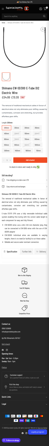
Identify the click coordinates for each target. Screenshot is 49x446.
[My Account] (41, 9)
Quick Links (6, 396)
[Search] (44, 16)
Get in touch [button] (6, 344)
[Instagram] (8, 350)
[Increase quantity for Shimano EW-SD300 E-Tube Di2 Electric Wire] (10, 160)
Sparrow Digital (42, 428)
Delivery (42, 251)
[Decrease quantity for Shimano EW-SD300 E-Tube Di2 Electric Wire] (3, 160)
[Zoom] (43, 29)
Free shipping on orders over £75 (18, 180)
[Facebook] (4, 350)
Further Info (26, 251)
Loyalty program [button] (37, 432)
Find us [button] (4, 367)
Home (3, 23)
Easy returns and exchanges (16, 186)
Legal (4, 404)
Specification (12, 251)
